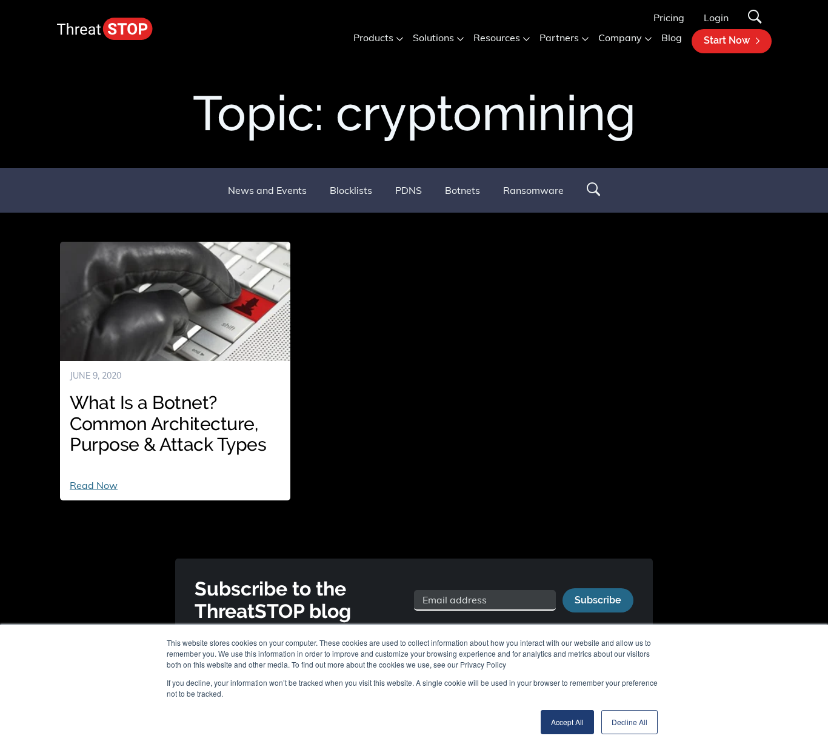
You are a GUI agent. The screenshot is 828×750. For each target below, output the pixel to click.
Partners (559, 38)
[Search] (755, 18)
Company (620, 38)
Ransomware (533, 190)
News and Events (267, 190)
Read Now (94, 485)
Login (716, 18)
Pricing (668, 18)
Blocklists (351, 190)
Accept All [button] (567, 722)
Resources (496, 38)
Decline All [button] (629, 722)
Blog (671, 38)
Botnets (462, 190)
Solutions (433, 38)
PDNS (408, 190)
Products (373, 38)
